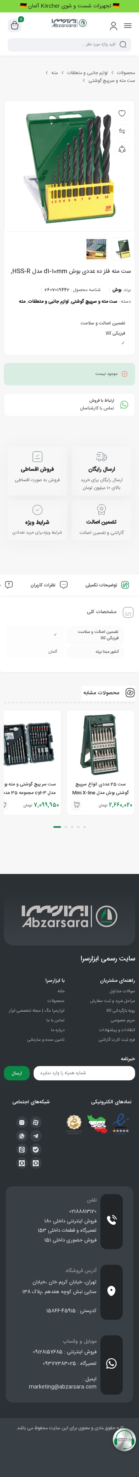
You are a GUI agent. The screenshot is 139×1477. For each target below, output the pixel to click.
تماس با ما (55, 1020)
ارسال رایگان (101, 469)
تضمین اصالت (101, 522)
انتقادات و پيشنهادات (117, 1030)
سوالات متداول (122, 991)
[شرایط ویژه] (37, 510)
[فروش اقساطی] (37, 457)
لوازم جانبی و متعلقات (87, 73)
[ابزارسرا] (69, 25)
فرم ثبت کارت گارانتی (117, 1040)
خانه (61, 991)
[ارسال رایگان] (101, 457)
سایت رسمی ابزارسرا (108, 959)
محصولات (126, 73)
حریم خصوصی (123, 1020)
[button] (76, 805)
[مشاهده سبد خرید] (14, 25)
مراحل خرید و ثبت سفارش (112, 1001)
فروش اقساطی (37, 469)
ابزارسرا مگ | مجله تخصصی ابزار (36, 1010)
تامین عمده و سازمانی (45, 1040)
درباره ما (57, 1030)
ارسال (17, 1073)
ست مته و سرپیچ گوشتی (111, 81)
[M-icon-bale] (36, 1149)
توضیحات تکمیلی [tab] (101, 585)
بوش (116, 290)
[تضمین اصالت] (101, 509)
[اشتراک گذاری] (122, 149)
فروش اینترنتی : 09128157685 (65, 1352)
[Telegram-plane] (36, 1136)
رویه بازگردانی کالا (120, 1010)
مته (54, 73)
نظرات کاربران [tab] (44, 585)
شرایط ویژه (37, 522)
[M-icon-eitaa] (22, 1149)
